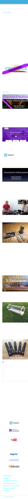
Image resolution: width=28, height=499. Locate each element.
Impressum (3, 399)
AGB (2, 405)
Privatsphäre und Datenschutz (8, 408)
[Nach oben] (23, 496)
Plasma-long (4, 412)
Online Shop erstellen (9, 497)
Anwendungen (4, 410)
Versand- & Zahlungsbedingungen (9, 401)
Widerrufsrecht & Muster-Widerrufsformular (11, 403)
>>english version (6, 12)
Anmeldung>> (5, 92)
